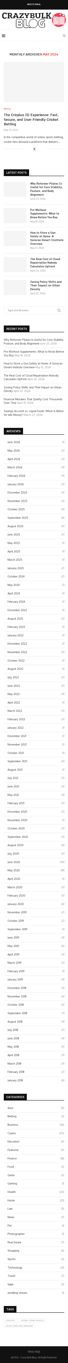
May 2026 (14, 450)
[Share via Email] (43, 149)
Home (36, 1200)
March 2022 (15, 710)
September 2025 (18, 517)
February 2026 (16, 475)
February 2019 (16, 971)
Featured (36, 1150)
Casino (36, 1133)
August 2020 (15, 845)
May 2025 (14, 543)
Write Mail (34, 4)
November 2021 (17, 744)
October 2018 (16, 1004)
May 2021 (13, 794)
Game (36, 1175)
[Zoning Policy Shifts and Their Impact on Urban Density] (15, 287)
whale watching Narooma (19, 1326)
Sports (36, 1259)
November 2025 (17, 501)
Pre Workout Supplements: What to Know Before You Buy (44, 213)
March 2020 (15, 887)
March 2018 (14, 1063)
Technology (36, 1267)
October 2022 (16, 660)
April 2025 (14, 551)
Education (36, 1141)
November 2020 (17, 820)
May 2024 (14, 584)
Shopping (36, 1250)
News (36, 1217)
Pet (36, 1225)
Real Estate (36, 1242)
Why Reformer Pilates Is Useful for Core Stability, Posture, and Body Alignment (46, 189)
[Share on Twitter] (34, 149)
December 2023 (17, 610)
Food (36, 1166)
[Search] (64, 35)
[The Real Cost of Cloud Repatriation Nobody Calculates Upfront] (15, 264)
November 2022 (17, 652)
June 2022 (14, 685)
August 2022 (15, 668)
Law (36, 1208)
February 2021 (16, 803)
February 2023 (16, 626)
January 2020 (16, 904)
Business (36, 1124)
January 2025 (16, 568)
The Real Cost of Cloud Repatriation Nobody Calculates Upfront (45, 262)
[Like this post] (25, 149)
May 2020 (14, 870)
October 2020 (16, 828)
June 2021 (13, 786)
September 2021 (17, 761)
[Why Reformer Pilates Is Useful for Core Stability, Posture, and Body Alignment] (15, 189)
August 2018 (15, 1021)
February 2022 (16, 719)
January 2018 (15, 1080)
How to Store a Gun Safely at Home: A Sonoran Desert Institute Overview (46, 238)
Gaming (36, 1183)
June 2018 (13, 1038)
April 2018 (13, 1055)
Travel (36, 1275)
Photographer (36, 1233)
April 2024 (14, 593)
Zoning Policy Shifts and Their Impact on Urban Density (46, 285)
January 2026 (16, 484)
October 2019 (16, 920)
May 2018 (13, 1046)
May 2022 (14, 694)
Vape (36, 1284)
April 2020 (14, 878)
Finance (36, 1158)
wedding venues (36, 1292)
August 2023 (15, 618)
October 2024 (16, 576)
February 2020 (16, 895)
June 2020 (14, 862)
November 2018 (17, 996)
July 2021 (13, 778)
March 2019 (15, 962)
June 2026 (14, 442)
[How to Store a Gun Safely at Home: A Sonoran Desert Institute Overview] (15, 238)
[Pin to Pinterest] (39, 149)
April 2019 (13, 954)
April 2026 (14, 459)
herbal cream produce (32, 1320)
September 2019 (17, 929)
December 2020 (17, 811)
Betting (36, 1116)
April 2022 (14, 702)
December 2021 (17, 736)
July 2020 (13, 853)
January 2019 (15, 979)
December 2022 (17, 643)
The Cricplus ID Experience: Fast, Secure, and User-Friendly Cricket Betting (31, 119)
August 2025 (15, 526)
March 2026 (15, 467)
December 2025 (17, 492)
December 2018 (17, 988)
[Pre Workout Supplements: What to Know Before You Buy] (15, 215)
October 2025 (16, 509)
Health (36, 1191)
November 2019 (17, 912)
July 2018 (13, 1029)
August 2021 (15, 769)
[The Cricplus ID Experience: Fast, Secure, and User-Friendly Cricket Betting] (34, 82)
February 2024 (16, 601)
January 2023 (15, 635)
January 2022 (16, 727)
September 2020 (18, 836)
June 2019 (13, 937)
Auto (36, 1108)
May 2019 (13, 946)
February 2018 (16, 1071)
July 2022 (13, 677)
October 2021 (16, 753)
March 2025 (15, 559)
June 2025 (14, 534)
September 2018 (17, 1013)
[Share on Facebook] (30, 149)
